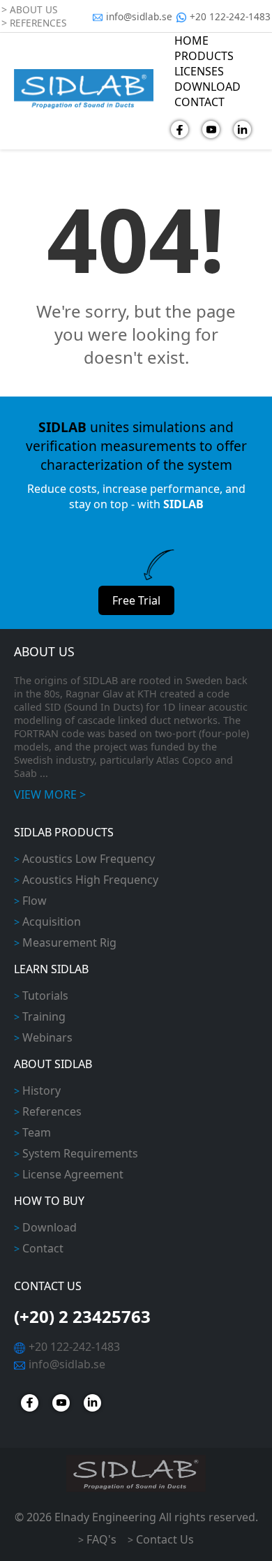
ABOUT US (33, 9)
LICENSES (199, 71)
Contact (42, 1248)
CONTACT (199, 102)
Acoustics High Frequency (90, 879)
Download (49, 1227)
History (41, 1090)
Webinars (47, 1037)
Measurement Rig (69, 942)
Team (36, 1132)
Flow (34, 900)
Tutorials (45, 995)
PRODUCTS (204, 56)
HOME (191, 40)
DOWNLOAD (207, 86)
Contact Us (165, 1539)
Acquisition (51, 921)
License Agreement (72, 1174)
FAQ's (101, 1539)
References (52, 1111)
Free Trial (136, 600)
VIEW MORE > (50, 794)
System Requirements (80, 1153)
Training (44, 1016)
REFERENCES (38, 22)
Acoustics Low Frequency (88, 858)
